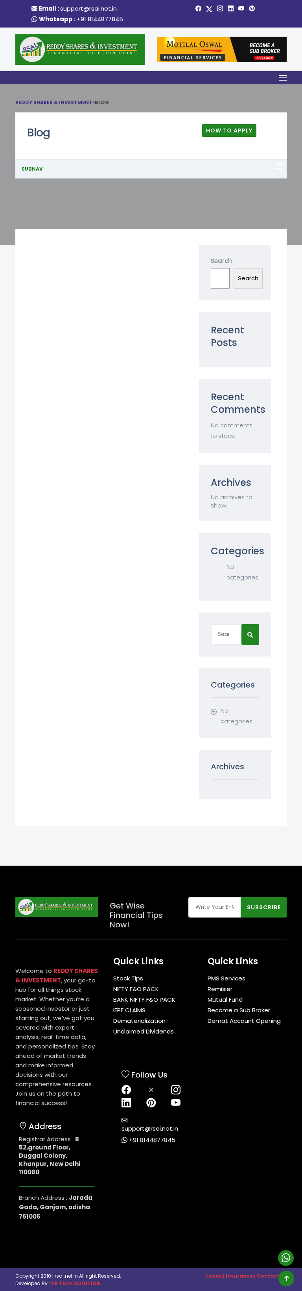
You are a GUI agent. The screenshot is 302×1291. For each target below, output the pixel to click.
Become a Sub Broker (239, 1010)
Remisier (220, 989)
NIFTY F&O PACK (136, 989)
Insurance (239, 1276)
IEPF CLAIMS (129, 1010)
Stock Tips (128, 978)
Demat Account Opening (244, 1021)
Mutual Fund (225, 999)
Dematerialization (139, 1021)
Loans (214, 1276)
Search (221, 261)
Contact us (272, 1276)
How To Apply (229, 130)
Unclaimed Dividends (143, 1031)
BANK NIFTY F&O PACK (144, 999)
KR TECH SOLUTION (76, 1283)
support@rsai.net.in (88, 8)
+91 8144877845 (100, 19)
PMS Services (226, 978)
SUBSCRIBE (264, 907)
